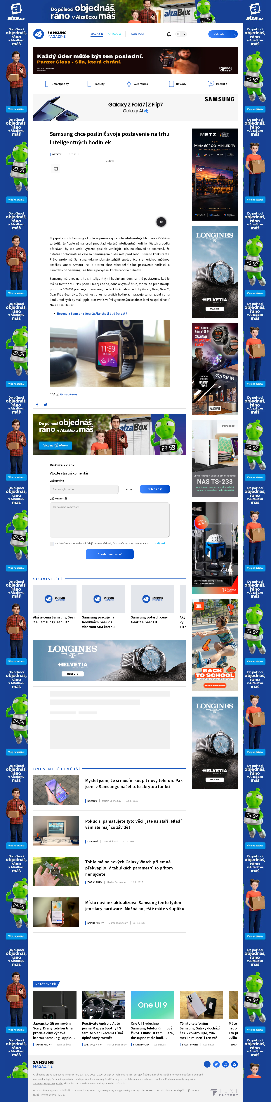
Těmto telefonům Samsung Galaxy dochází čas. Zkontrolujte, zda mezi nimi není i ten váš (200, 1030)
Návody (92, 801)
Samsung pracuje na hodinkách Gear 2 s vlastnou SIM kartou (98, 622)
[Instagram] (225, 1064)
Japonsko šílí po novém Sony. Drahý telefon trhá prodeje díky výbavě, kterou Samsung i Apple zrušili (53, 1030)
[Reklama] (16, 11)
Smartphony (95, 923)
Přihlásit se (155, 489)
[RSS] (234, 1064)
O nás (59, 1083)
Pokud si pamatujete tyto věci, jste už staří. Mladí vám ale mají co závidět (133, 824)
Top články (94, 882)
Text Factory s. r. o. (76, 1075)
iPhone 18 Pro (48, 1095)
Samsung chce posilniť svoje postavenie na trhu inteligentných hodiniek (109, 138)
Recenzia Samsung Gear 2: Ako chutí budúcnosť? (92, 314)
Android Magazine (85, 1090)
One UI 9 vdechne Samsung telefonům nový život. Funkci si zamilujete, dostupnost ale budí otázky (152, 1030)
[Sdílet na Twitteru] (45, 405)
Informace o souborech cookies (146, 1079)
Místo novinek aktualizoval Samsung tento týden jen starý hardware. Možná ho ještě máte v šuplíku (134, 906)
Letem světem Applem (45, 1090)
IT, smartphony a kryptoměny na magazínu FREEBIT (126, 1090)
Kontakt (138, 34)
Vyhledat (220, 34)
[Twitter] (216, 1064)
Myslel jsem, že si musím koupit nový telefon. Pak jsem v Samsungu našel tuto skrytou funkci (134, 784)
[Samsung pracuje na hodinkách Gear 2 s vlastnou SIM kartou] (103, 599)
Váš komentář (58, 499)
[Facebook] (207, 1064)
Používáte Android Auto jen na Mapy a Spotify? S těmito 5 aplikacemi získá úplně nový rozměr (102, 1030)
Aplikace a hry (93, 1044)
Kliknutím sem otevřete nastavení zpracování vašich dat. (95, 1083)
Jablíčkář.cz (66, 1090)
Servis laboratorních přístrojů (173, 1090)
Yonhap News (68, 394)
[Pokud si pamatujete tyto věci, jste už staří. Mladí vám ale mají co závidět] (56, 831)
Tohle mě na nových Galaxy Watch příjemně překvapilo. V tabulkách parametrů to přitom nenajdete (129, 868)
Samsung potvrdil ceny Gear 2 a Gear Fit (149, 620)
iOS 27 (61, 1095)
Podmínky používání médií (66, 1079)
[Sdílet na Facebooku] (37, 405)
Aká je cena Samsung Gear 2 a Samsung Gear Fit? (54, 620)
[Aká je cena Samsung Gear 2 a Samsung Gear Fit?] (55, 599)
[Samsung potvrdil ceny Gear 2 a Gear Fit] (152, 599)
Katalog (114, 34)
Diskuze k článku (63, 465)
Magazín (97, 34)
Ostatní (57, 154)
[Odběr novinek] (168, 34)
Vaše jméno (57, 481)
